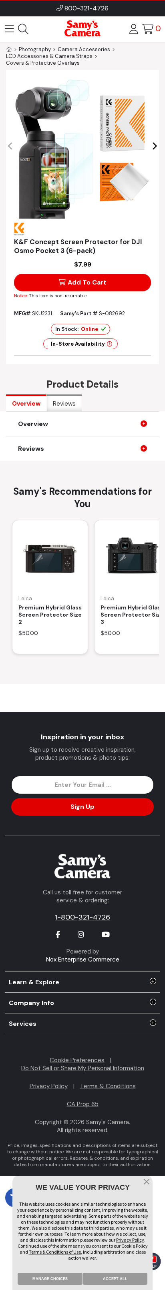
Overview (26, 404)
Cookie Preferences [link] (77, 1060)
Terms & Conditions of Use (55, 1252)
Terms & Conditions (108, 1086)
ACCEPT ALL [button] (115, 1279)
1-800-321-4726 (82, 917)
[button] (154, 146)
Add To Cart (87, 282)
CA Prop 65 (83, 1104)
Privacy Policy (49, 1086)
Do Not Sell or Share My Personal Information (82, 1068)
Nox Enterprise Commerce (82, 960)
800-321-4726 (86, 8)
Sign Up (82, 806)
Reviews (64, 404)
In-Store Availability (78, 343)
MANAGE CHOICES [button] (50, 1279)
